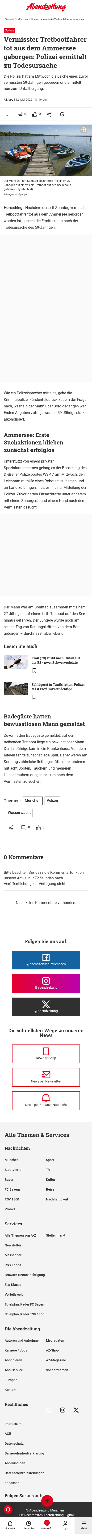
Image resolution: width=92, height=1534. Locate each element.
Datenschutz (14, 1443)
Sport (50, 1160)
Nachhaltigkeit (57, 1199)
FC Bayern (12, 1189)
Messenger (13, 1255)
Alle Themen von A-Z (20, 1235)
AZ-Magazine (56, 1360)
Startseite (9, 19)
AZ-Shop (52, 1350)
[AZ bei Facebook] (49, 1410)
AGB (8, 1433)
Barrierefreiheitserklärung (24, 1453)
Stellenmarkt (55, 1235)
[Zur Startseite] (46, 10)
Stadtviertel (13, 1170)
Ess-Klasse (13, 1285)
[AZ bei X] (76, 1410)
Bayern (10, 1179)
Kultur (50, 1179)
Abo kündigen (15, 1463)
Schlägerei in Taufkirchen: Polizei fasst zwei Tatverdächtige (58, 686)
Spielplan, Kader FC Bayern (25, 1304)
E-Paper (11, 1380)
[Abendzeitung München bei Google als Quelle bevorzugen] (62, 114)
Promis (10, 1209)
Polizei (52, 800)
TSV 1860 (12, 1199)
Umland (35, 19)
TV (48, 1170)
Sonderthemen (57, 1370)
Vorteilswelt (14, 1294)
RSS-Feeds (13, 1265)
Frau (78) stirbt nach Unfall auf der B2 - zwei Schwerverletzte (56, 660)
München (23, 19)
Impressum (13, 1424)
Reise (50, 1189)
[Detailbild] (83, 130)
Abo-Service (14, 1370)
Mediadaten (55, 1340)
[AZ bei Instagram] (63, 1410)
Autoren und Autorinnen (23, 1340)
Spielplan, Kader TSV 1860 (24, 1314)
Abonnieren (13, 1360)
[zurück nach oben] (47, 1501)
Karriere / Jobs (16, 1350)
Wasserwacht (19, 812)
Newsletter (13, 1245)
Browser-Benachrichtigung (25, 1275)
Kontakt (11, 1390)
